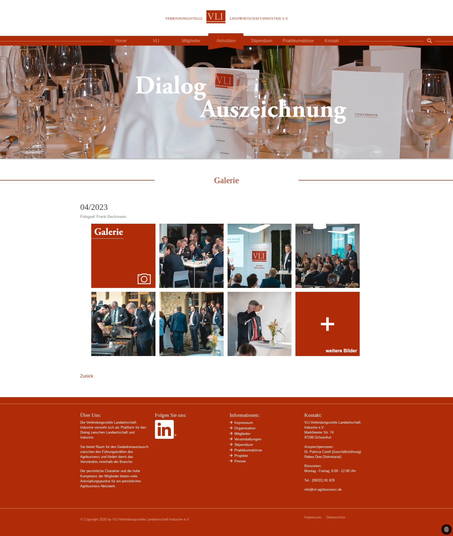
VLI (156, 41)
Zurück (86, 376)
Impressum (312, 517)
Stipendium (261, 41)
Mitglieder (191, 41)
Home (121, 41)
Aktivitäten (226, 41)
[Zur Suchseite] (429, 41)
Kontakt (332, 41)
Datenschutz (336, 517)
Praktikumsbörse (298, 41)
